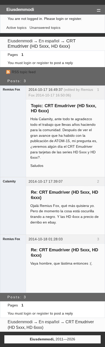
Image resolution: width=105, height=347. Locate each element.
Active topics (16, 28)
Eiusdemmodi (20, 9)
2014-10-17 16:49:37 (46, 90)
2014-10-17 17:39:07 (46, 181)
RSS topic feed (24, 72)
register (43, 63)
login (27, 63)
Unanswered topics (45, 28)
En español (49, 41)
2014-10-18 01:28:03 (46, 239)
